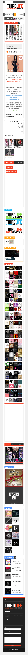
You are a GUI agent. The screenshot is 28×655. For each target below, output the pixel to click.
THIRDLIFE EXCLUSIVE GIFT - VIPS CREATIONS (21, 39)
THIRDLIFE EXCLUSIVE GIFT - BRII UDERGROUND (15, 40)
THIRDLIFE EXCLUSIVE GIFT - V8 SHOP (12, 39)
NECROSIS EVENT (15, 574)
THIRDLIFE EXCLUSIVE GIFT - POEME (18, 39)
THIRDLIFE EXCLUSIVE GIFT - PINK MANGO (10, 39)
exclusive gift (10, 46)
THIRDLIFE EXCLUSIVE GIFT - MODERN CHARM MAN (7, 40)
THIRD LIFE (14, 649)
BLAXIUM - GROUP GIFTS (20, 17)
